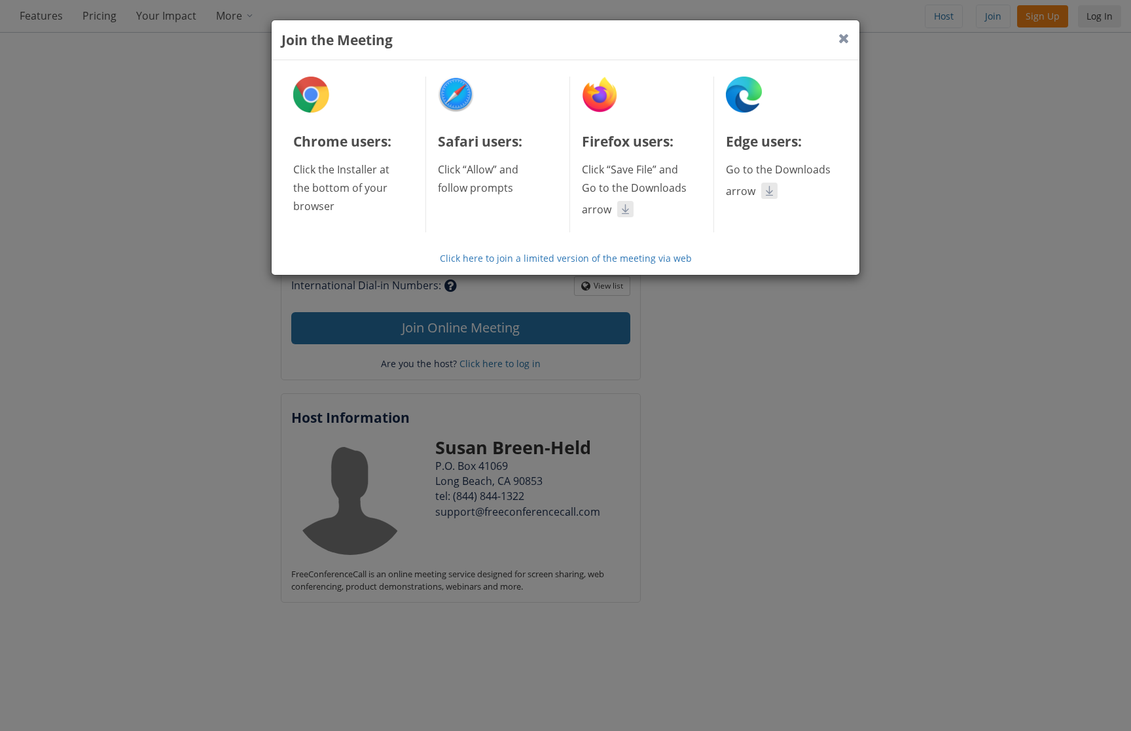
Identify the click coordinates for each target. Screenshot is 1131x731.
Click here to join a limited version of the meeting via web (566, 258)
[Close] (844, 38)
